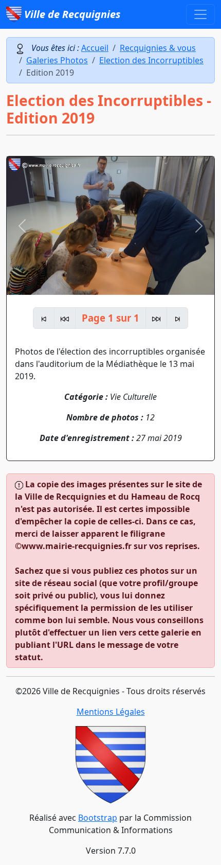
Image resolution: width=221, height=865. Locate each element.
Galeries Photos (57, 60)
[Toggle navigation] (200, 14)
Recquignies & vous (158, 48)
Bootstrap (97, 817)
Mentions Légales (111, 711)
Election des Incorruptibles (151, 60)
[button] (22, 225)
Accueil (94, 48)
